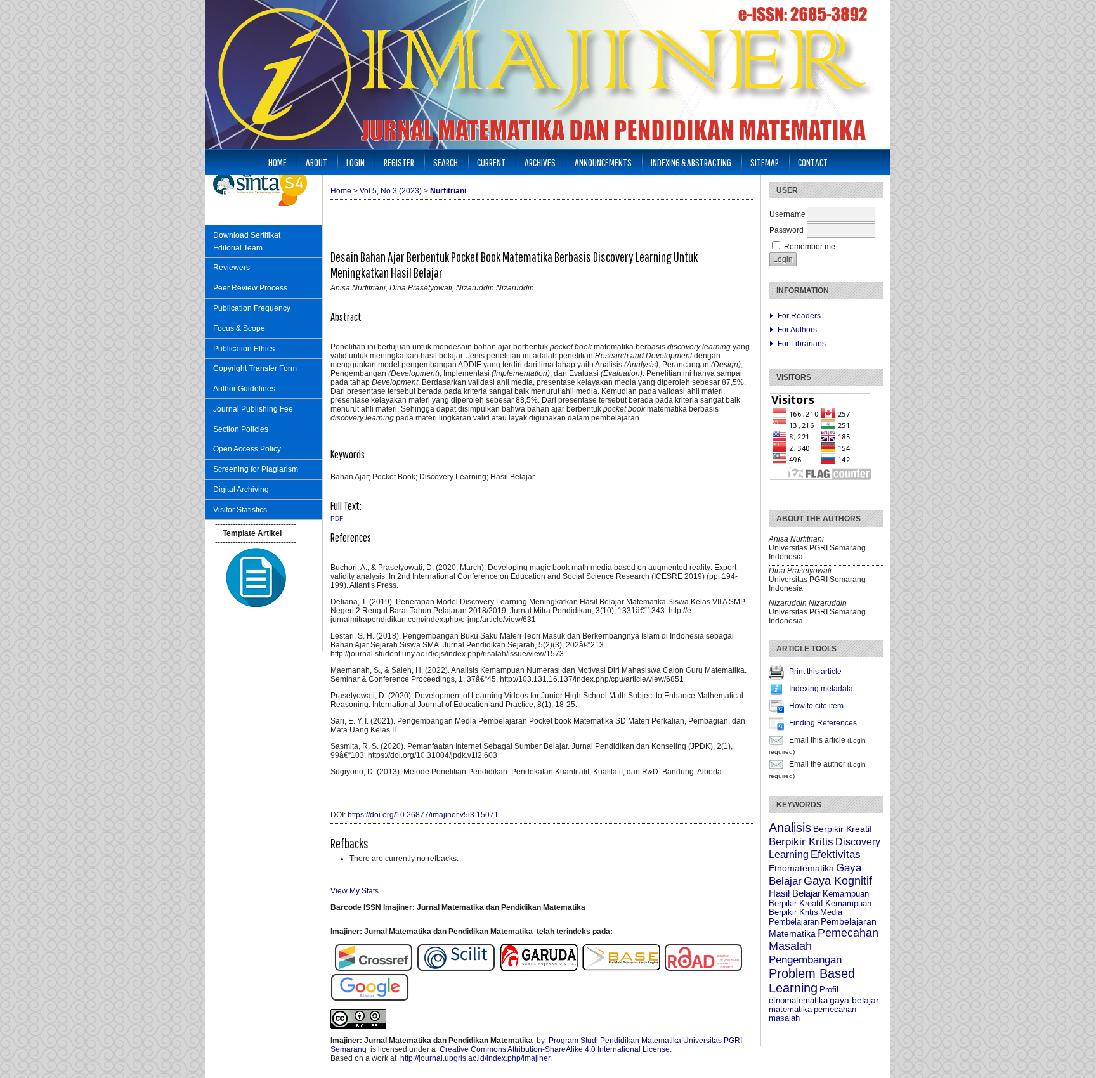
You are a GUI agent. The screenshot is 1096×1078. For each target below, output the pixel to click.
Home (277, 162)
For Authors (797, 329)
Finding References (823, 722)
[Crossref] (373, 968)
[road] (703, 968)
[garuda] (540, 968)
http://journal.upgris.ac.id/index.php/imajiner (475, 1058)
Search (445, 162)
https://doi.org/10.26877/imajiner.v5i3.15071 (423, 814)
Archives (540, 162)
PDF (336, 518)
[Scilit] (456, 968)
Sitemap (764, 162)
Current (491, 162)
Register (399, 162)
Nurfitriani (448, 190)
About (316, 162)
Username (787, 214)
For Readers (799, 315)
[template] (256, 608)
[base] (621, 968)
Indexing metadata (821, 688)
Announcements (603, 162)
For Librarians (802, 343)
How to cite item (816, 705)
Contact (813, 162)
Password (786, 230)
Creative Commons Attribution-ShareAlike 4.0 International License (555, 1049)
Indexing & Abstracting (691, 162)
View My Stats (354, 890)
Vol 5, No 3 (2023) (391, 190)
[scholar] (369, 998)
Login (355, 162)
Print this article (815, 671)
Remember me (809, 246)
